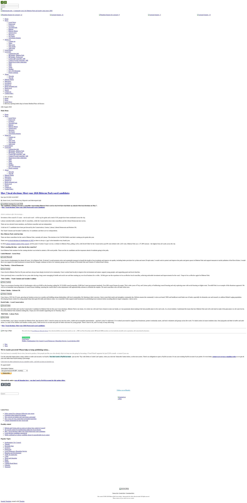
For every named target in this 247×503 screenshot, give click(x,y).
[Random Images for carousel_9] (109, 15)
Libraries (7, 465)
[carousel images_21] (56, 15)
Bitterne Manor (123, 477)
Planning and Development (13, 453)
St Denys (7, 448)
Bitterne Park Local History (140, 473)
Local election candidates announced (16, 433)
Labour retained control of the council (17, 244)
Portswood (8, 449)
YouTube (136, 483)
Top (123, 470)
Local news (25, 339)
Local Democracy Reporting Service (40, 330)
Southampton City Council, (35, 341)
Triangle (7, 444)
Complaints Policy (130, 493)
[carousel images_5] (154, 15)
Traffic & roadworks (11, 455)
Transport (7, 467)
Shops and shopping (11, 458)
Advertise (99, 473)
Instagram (116, 483)
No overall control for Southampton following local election (23, 430)
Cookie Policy (122, 493)
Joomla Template (6, 501)
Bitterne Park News (125, 473)
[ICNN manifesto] (123, 488)
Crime (6, 456)
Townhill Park (116, 477)
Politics (7, 461)
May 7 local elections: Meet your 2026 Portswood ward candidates (25, 431)
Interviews (127, 480)
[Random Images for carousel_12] (11, 15)
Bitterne (129, 477)
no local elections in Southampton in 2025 (21, 240)
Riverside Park (9, 446)
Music (6, 460)
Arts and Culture (117, 480)
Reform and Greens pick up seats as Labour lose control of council (25, 428)
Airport (132, 480)
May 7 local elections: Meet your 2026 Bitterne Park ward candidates (35, 193)
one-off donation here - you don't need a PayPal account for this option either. (40, 380)
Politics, (24, 341)
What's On (153, 473)
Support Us (106, 473)
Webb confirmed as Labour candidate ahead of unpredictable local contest (27, 435)
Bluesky (122, 483)
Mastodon (129, 483)
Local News (8, 102)
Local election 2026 (73, 341)
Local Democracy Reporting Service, (55, 341)
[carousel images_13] (204, 15)
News (6, 100)
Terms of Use (115, 493)
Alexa (146, 483)
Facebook (109, 483)
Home (6, 98)
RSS (141, 483)
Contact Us (114, 473)
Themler (21, 501)
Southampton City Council (13, 442)
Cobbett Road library (11, 463)
